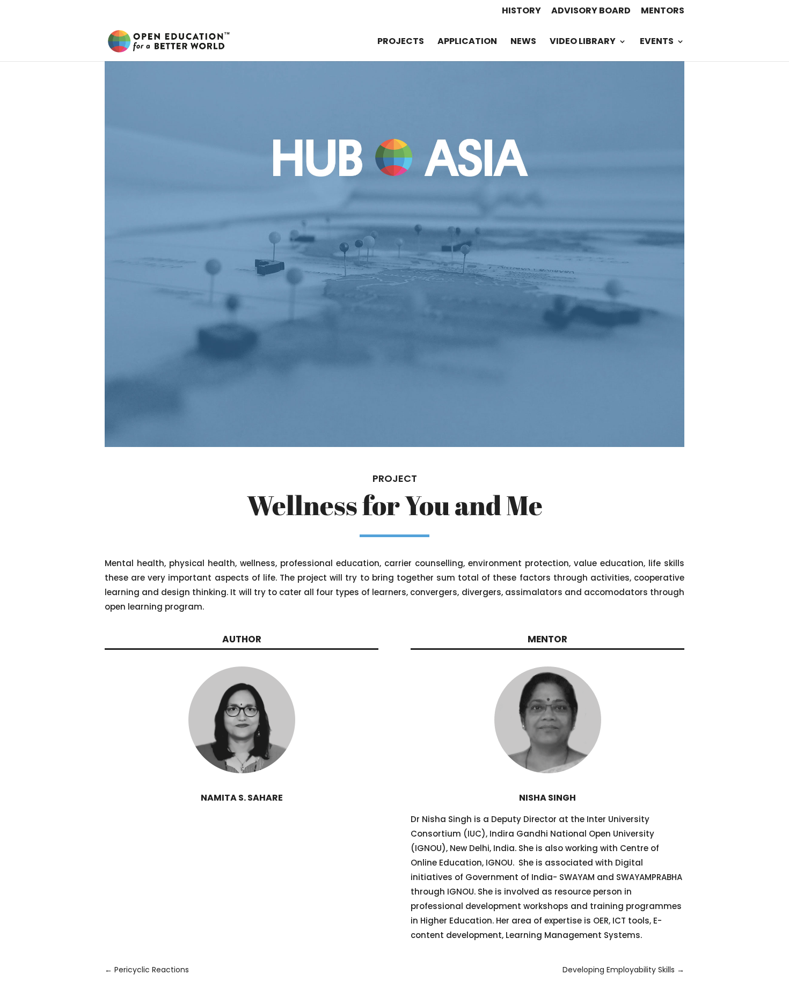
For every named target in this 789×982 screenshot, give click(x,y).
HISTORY (521, 11)
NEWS (523, 42)
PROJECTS (400, 42)
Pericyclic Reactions (147, 969)
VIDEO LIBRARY (583, 42)
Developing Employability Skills (623, 969)
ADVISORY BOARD (591, 11)
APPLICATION (467, 42)
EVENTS (657, 42)
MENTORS (662, 11)
